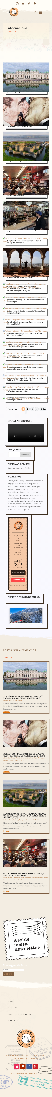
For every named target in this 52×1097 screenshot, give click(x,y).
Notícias (37, 820)
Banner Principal (16, 758)
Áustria (11, 700)
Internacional (19, 700)
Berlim (24, 758)
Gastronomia (7, 880)
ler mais (6, 712)
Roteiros (21, 760)
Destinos (30, 758)
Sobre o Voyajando (19, 1014)
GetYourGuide (24, 468)
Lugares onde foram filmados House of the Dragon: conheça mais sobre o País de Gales (24, 816)
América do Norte (18, 877)
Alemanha (6, 758)
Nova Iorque (7, 877)
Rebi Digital (35, 1074)
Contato (13, 1021)
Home (11, 1001)
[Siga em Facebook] (28, 3)
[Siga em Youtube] (23, 3)
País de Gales (7, 820)
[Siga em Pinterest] (34, 3)
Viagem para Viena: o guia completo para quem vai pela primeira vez (23, 697)
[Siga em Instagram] (17, 3)
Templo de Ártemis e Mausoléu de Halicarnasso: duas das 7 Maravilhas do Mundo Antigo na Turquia (24, 289)
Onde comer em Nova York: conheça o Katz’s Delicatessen (25, 875)
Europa (5, 700)
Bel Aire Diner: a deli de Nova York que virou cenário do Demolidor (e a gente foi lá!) (24, 230)
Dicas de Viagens (39, 758)
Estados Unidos (42, 877)
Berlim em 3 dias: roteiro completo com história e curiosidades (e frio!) (24, 755)
